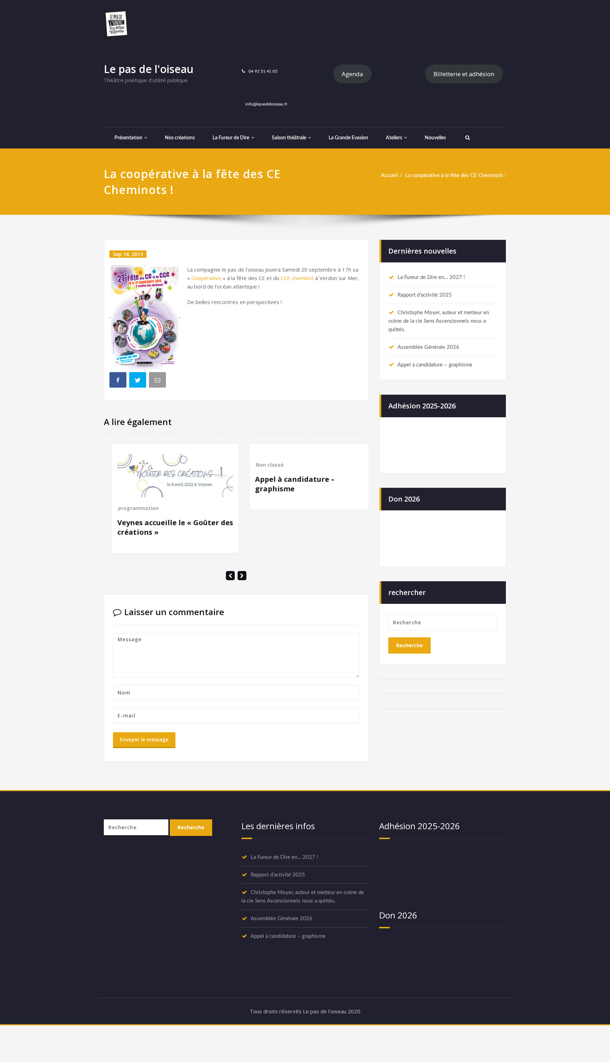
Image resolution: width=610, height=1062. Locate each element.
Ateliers (394, 137)
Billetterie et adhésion (463, 74)
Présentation (128, 137)
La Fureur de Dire (231, 137)
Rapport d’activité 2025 (424, 295)
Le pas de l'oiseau (148, 69)
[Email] (158, 381)
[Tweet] (138, 381)
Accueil (389, 175)
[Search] (467, 137)
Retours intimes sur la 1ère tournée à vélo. (340, 599)
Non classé (168, 464)
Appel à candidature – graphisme (434, 365)
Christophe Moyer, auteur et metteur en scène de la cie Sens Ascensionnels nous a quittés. (438, 321)
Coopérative (206, 277)
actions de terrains (316, 580)
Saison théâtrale (289, 137)
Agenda (352, 74)
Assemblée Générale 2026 (428, 347)
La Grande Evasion (348, 137)
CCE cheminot (297, 277)
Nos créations (180, 137)
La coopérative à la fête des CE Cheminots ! (455, 175)
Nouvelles (435, 137)
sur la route (357, 580)
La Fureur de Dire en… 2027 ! (431, 277)
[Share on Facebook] (118, 381)
